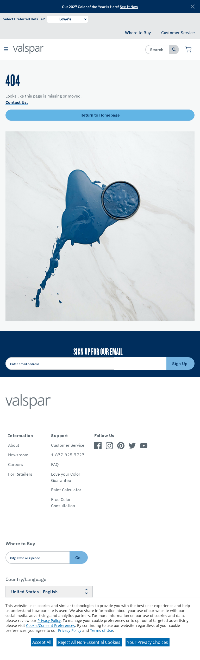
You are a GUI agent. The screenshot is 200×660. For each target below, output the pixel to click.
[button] (6, 50)
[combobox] (157, 49)
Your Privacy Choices (147, 642)
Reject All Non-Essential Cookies (89, 642)
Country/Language (26, 579)
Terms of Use (101, 630)
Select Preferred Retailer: (24, 19)
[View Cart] (188, 49)
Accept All (41, 642)
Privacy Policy (49, 620)
